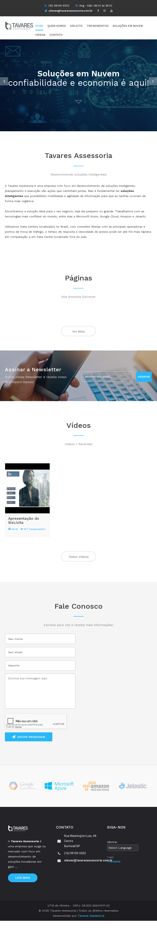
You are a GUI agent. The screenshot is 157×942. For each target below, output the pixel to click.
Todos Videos (78, 557)
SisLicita (76, 25)
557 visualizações (34, 529)
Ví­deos (40, 34)
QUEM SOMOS (56, 25)
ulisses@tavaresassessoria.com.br (71, 10)
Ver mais (78, 331)
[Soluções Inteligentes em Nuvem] (26, 26)
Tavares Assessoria (91, 915)
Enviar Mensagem (31, 736)
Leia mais (22, 878)
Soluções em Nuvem (128, 25)
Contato (56, 34)
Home (39, 25)
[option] (78, 85)
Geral (14, 529)
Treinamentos (98, 25)
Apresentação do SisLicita (23, 520)
